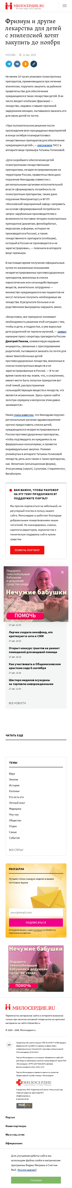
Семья (13, 832)
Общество (15, 820)
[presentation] (36, 912)
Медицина (15, 808)
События (14, 837)
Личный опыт (17, 802)
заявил (61, 331)
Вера (12, 773)
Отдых (13, 826)
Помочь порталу (27, 550)
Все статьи (16, 850)
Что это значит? (27, 1169)
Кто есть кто (16, 797)
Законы (13, 779)
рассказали (44, 145)
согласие (37, 930)
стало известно (23, 415)
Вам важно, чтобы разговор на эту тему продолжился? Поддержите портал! (36, 494)
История (14, 785)
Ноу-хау (14, 814)
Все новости (17, 703)
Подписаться (36, 922)
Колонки (14, 791)
